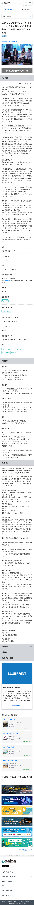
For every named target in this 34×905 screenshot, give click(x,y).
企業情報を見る (17, 705)
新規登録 (25, 5)
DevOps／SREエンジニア (10, 733)
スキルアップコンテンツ (9, 877)
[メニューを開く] (30, 3)
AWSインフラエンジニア (10, 719)
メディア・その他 (7, 881)
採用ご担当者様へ (7, 890)
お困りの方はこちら (7, 895)
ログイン (20, 5)
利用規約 (10, 901)
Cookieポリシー (29, 901)
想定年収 (7, 280)
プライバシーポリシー (18, 901)
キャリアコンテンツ (7, 872)
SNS (3, 886)
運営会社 (3, 901)
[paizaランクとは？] (30, 16)
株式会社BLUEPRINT (10, 41)
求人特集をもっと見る (25, 850)
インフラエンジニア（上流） (11, 761)
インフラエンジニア (9, 747)
